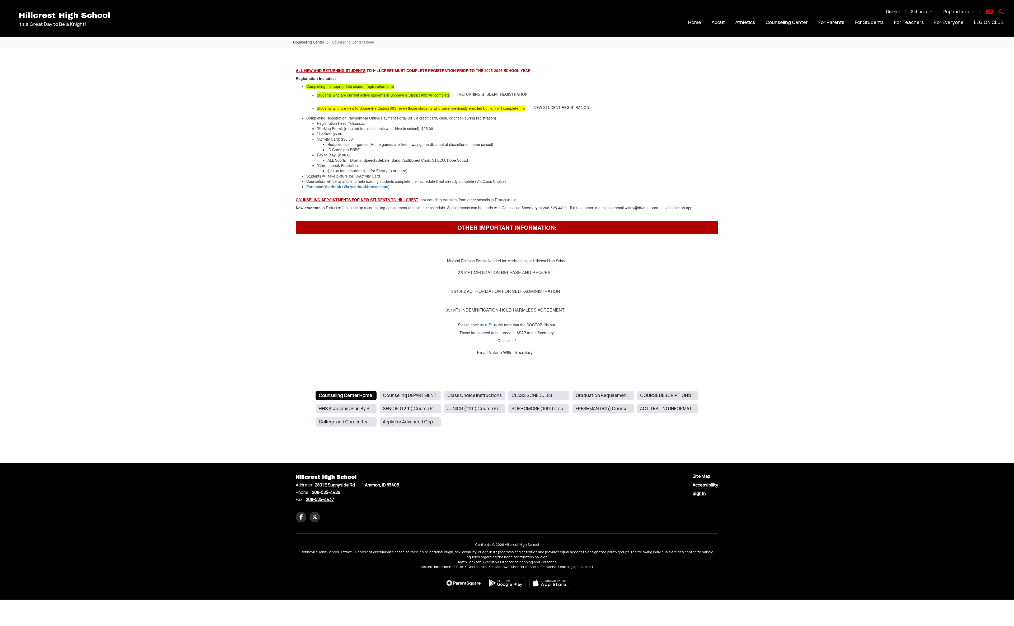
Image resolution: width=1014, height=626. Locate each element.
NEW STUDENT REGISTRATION (561, 107)
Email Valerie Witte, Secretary (505, 352)
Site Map (701, 476)
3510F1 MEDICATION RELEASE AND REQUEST (505, 272)
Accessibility (705, 485)
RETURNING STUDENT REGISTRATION (493, 94)
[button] (922, 12)
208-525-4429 (326, 492)
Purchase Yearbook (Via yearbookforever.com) (347, 186)
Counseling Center (308, 42)
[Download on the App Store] (549, 583)
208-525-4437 (320, 499)
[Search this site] (1000, 11)
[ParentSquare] (463, 583)
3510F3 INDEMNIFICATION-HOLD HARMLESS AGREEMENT (505, 310)
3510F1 (486, 324)
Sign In (699, 493)
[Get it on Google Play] (505, 583)
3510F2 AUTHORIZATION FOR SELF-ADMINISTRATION (505, 291)
